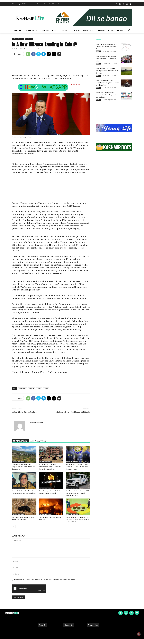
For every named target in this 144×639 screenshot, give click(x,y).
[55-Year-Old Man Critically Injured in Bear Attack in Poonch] (24, 507)
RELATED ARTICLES (20, 441)
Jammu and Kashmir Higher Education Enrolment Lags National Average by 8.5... (107, 95)
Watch (98, 40)
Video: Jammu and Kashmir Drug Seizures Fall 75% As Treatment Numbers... (106, 47)
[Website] (123, 4)
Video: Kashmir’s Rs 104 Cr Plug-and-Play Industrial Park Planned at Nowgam (107, 71)
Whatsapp (54, 87)
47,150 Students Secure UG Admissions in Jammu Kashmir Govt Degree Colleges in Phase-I (50, 467)
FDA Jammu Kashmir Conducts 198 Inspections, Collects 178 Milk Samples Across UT (77, 493)
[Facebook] (112, 4)
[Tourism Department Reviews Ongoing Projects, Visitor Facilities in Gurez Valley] (24, 454)
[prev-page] (13, 526)
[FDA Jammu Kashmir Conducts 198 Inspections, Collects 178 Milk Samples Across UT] (78, 480)
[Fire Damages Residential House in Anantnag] (51, 507)
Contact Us (69, 625)
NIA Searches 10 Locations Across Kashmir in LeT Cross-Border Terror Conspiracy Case (77, 467)
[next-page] (17, 526)
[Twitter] (120, 4)
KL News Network (19, 49)
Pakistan (31, 388)
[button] (129, 30)
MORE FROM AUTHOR (38, 441)
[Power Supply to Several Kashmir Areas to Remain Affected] (51, 480)
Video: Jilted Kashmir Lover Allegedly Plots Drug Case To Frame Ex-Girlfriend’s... (107, 83)
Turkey (46, 388)
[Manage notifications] (139, 634)
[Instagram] (116, 4)
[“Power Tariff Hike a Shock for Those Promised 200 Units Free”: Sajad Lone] (24, 480)
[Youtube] (130, 4)
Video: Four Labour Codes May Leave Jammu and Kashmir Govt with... (106, 59)
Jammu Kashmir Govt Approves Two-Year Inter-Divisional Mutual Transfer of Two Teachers (78, 519)
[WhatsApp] (127, 4)
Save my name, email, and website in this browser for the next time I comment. (44, 579)
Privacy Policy (93, 625)
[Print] (59, 54)
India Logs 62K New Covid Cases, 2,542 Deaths (72, 412)
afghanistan (22, 388)
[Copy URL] (49, 54)
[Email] (54, 54)
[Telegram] (43, 54)
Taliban (39, 388)
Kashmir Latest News (18, 39)
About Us (42, 625)
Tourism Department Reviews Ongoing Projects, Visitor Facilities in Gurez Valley (24, 467)
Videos (98, 51)
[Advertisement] (51, 66)
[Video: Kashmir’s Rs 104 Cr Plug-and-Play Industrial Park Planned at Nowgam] (126, 71)
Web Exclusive (29, 39)
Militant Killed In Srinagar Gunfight (24, 412)
